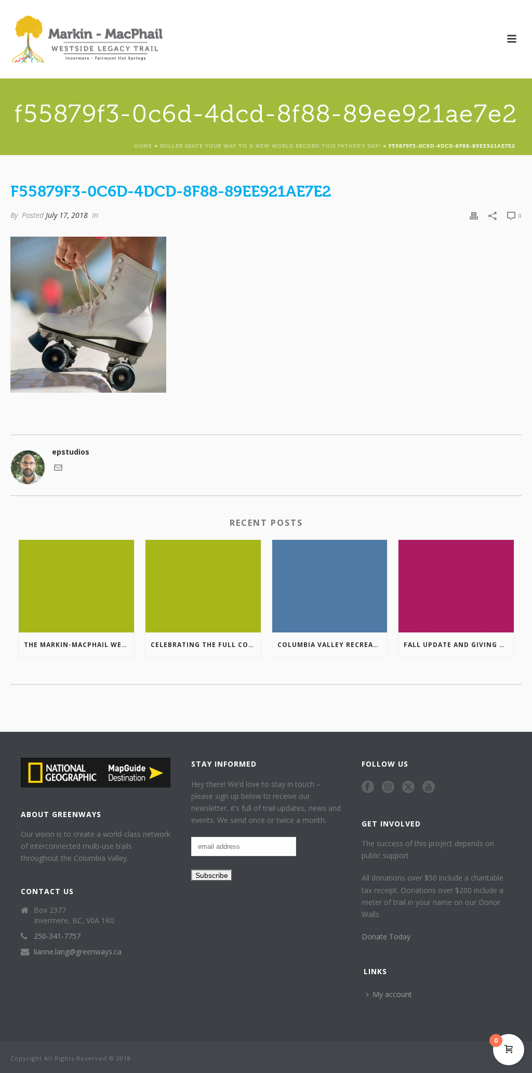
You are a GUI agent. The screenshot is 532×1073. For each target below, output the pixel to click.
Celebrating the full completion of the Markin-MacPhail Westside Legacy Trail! (206, 644)
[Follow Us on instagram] (388, 787)
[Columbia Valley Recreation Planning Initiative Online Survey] (330, 586)
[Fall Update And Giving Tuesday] (456, 586)
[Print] (474, 215)
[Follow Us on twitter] (408, 787)
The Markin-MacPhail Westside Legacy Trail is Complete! (79, 644)
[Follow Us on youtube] (428, 787)
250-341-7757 (57, 936)
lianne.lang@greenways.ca (78, 951)
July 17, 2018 (67, 215)
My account (392, 994)
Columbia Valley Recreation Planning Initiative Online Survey (332, 644)
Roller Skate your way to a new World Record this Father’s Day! (270, 145)
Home (143, 145)
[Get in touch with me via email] (58, 469)
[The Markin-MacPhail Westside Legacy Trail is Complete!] (76, 586)
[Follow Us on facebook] (368, 787)
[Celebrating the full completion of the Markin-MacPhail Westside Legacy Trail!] (203, 586)
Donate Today (386, 936)
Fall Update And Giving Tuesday (459, 644)
